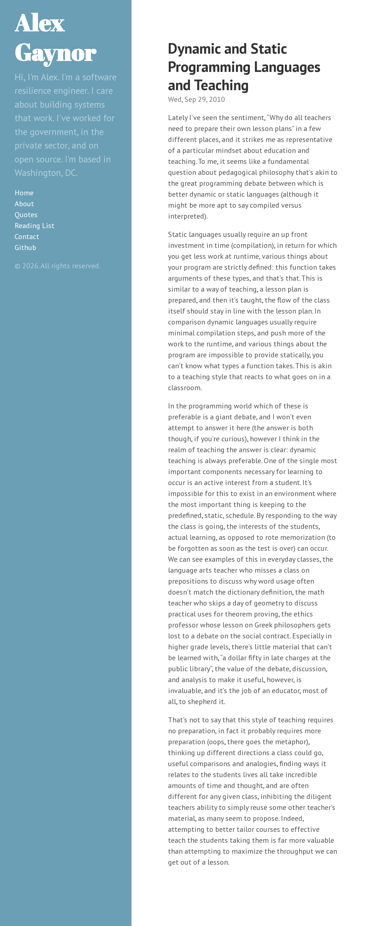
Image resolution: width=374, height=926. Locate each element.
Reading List (34, 225)
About (24, 203)
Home (24, 192)
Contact (27, 236)
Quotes (26, 214)
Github (25, 247)
